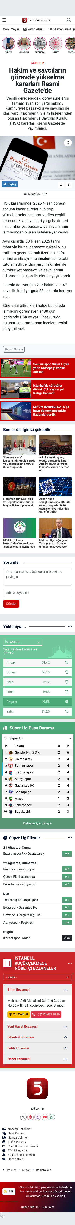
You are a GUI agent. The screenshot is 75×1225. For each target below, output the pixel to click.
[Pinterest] (30, 1117)
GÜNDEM (37, 63)
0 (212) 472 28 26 (48, 1014)
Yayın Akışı (35, 29)
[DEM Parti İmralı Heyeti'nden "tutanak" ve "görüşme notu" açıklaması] (19, 528)
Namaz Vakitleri (18, 1137)
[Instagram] (37, 1117)
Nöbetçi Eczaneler (19, 1129)
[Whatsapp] (52, 1117)
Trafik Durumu (17, 1142)
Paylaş (12, 184)
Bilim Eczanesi (19, 990)
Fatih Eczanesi (18, 1048)
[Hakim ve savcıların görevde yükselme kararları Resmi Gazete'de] (37, 158)
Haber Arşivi (16, 1159)
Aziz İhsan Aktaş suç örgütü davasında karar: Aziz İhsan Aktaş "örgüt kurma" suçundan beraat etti (54, 464)
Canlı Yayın (11, 29)
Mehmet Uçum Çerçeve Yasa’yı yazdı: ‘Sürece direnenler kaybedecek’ (53, 543)
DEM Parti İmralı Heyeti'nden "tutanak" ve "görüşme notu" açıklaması (19, 543)
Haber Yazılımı (30, 1207)
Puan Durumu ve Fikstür (23, 1146)
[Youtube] (45, 1117)
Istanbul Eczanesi (21, 1037)
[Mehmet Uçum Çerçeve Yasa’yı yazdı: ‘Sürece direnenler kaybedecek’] (55, 528)
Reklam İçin (43, 1170)
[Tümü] (70, 626)
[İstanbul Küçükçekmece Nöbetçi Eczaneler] (70, 963)
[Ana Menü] (4, 20)
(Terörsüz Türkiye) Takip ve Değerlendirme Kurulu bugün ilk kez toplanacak (18, 502)
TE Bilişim (47, 1207)
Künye (26, 1170)
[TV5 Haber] (35, 20)
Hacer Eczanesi (19, 1059)
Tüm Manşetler (17, 1150)
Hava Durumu (16, 1133)
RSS (11, 1191)
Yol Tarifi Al (20, 1014)
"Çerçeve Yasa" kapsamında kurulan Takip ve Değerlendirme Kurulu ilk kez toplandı (19, 462)
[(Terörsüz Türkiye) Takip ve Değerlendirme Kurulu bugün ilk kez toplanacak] (19, 486)
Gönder (11, 604)
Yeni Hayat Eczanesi (23, 1026)
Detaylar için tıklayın (37, 823)
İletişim (11, 1170)
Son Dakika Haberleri (21, 1154)
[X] (23, 1117)
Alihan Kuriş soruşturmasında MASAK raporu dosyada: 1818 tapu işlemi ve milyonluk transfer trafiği (54, 505)
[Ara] (68, 20)
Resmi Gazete (14, 349)
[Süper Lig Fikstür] (70, 838)
